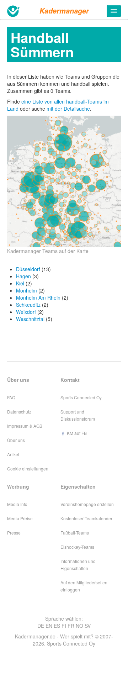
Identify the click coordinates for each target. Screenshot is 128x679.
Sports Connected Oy (81, 397)
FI (64, 625)
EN (49, 625)
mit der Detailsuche (68, 108)
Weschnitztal (30, 318)
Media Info (17, 504)
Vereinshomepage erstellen (87, 504)
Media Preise (20, 518)
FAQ (11, 397)
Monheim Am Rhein (38, 297)
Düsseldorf (28, 269)
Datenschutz (19, 412)
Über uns (16, 440)
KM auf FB (76, 433)
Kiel (20, 283)
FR (71, 625)
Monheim (26, 290)
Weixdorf (26, 311)
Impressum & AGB (24, 426)
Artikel (13, 454)
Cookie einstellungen (27, 468)
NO (79, 625)
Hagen (23, 276)
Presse (14, 533)
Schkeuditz (28, 304)
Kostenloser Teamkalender (86, 518)
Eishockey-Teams (77, 547)
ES (57, 625)
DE (40, 625)
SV (88, 625)
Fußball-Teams (74, 533)
